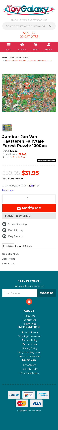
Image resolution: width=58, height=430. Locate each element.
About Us (29, 315)
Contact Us (29, 319)
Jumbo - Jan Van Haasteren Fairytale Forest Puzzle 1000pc (28, 60)
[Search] (51, 26)
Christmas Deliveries (29, 356)
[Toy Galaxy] (29, 9)
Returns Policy (29, 340)
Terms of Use (29, 344)
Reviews (19, 246)
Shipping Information (29, 336)
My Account (29, 365)
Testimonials (29, 323)
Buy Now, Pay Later (29, 352)
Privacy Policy (29, 348)
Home (4, 57)
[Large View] (7, 128)
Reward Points (29, 332)
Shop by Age (15, 57)
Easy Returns (15, 236)
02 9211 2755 (29, 37)
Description (8, 246)
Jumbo (14, 151)
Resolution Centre (29, 373)
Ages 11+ (26, 57)
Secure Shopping (17, 224)
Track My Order (29, 369)
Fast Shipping (15, 230)
